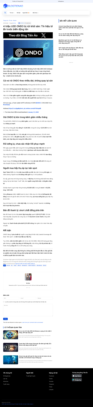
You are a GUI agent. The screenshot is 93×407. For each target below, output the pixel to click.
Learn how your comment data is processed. (32, 322)
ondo (15, 265)
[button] (5, 12)
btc (12, 265)
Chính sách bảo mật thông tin (8, 404)
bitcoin (8, 265)
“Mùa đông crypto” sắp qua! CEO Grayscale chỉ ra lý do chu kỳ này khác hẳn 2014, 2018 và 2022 (71, 55)
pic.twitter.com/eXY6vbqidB (32, 108)
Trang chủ (5, 20)
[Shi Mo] (28, 276)
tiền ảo (19, 265)
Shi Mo (14, 23)
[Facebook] (13, 268)
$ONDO (38, 103)
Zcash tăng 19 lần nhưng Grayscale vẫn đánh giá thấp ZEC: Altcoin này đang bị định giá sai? (35, 344)
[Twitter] (17, 268)
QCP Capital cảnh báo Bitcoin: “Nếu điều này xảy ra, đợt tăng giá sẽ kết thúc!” (71, 48)
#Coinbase (6, 104)
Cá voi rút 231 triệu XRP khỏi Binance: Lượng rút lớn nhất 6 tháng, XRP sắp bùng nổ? (71, 34)
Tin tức (10, 20)
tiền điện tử (24, 265)
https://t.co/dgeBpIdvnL (16, 108)
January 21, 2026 (33, 112)
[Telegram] (20, 268)
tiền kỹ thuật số (31, 265)
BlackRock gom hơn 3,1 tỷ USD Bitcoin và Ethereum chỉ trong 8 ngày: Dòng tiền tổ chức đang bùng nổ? (70, 41)
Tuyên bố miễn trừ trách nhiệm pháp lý (25, 263)
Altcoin (14, 20)
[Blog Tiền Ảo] (16, 6)
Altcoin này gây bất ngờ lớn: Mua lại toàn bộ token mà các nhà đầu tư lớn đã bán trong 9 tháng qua (35, 356)
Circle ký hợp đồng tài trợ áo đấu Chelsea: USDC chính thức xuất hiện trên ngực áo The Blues (71, 27)
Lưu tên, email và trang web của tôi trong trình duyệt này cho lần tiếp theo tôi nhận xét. (25, 301)
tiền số (44, 265)
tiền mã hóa (39, 265)
